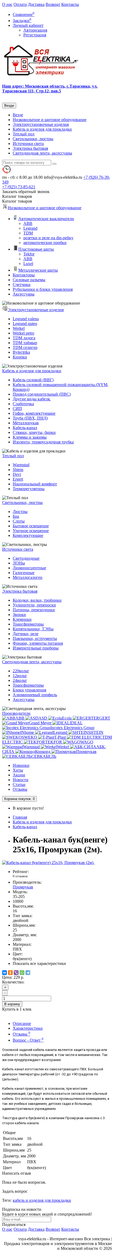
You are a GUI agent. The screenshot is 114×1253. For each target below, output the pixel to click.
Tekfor (28, 254)
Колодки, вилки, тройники (37, 600)
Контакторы (24, 275)
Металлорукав (26, 423)
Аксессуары (23, 294)
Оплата (20, 4)
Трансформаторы (28, 624)
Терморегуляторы (29, 488)
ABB (27, 223)
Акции (19, 775)
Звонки (19, 614)
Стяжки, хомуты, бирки (34, 432)
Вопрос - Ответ (28, 1040)
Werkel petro (23, 333)
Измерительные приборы (36, 648)
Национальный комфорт (35, 484)
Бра (16, 516)
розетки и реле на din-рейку (48, 238)
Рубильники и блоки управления (43, 289)
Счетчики (21, 284)
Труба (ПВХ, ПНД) (30, 418)
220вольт (21, 671)
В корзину (12, 1004)
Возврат (53, 4)
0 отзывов (20, 876)
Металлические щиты (38, 270)
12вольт (20, 675)
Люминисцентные (29, 568)
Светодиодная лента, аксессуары (42, 153)
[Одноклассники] (10, 972)
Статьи (19, 784)
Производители (16, 713)
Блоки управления (29, 690)
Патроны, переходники (34, 610)
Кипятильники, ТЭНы (33, 629)
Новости (20, 779)
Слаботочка (23, 403)
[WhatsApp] (22, 972)
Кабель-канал (25, 427)
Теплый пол (23, 134)
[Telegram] (27, 972)
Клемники (22, 619)
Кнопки (20, 357)
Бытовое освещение (31, 526)
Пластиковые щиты (36, 249)
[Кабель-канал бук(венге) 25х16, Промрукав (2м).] (48, 862)
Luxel (28, 263)
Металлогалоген (27, 577)
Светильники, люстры (33, 138)
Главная (20, 817)
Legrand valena (26, 319)
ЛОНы (19, 563)
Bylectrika (21, 352)
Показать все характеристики (39, 963)
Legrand (30, 228)
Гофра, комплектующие (34, 413)
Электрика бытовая (30, 148)
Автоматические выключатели (46, 218)
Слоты (19, 521)
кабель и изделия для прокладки (42, 1200)
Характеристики (28, 1028)
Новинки (21, 765)
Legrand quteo (25, 323)
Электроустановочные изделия (41, 124)
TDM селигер (25, 347)
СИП (17, 408)
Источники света (28, 143)
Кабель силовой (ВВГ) (33, 380)
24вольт (20, 680)
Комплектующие (28, 535)
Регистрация (34, 35)
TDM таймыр (25, 342)
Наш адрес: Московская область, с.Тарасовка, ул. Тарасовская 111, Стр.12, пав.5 (50, 88)
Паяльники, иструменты (35, 638)
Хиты (18, 770)
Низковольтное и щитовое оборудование (49, 119)
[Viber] (16, 972)
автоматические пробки (45, 242)
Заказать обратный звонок (26, 191)
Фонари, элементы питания (38, 643)
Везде (18, 115)
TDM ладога (24, 338)
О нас (7, 4)
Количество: (13, 982)
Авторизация (35, 30)
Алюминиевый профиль (35, 694)
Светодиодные (26, 558)
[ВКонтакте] (4, 972)
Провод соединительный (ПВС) (42, 394)
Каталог (17, 201)
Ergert (18, 479)
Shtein (18, 469)
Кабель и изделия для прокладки (42, 129)
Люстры (20, 511)
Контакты (70, 4)
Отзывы (20, 789)
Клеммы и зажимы (30, 437)
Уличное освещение (31, 530)
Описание (22, 1023)
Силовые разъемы (29, 279)
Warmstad (21, 465)
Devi (17, 474)
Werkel (19, 328)
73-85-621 (18, 187)
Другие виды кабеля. (32, 399)
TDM (28, 233)
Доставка (36, 4)
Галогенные (23, 572)
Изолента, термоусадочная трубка (43, 442)
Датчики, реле (25, 633)
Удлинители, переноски (34, 605)
